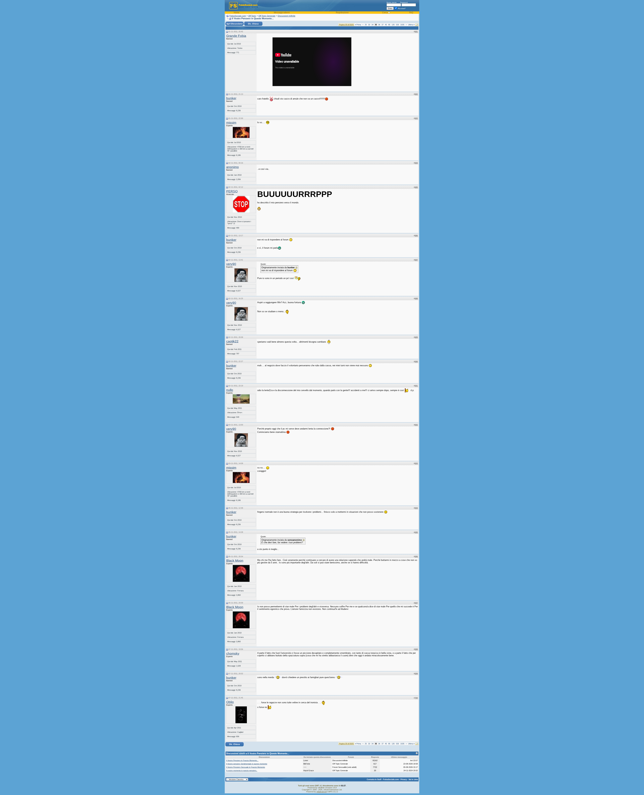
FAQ (411, 12)
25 (366, 25)
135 (393, 25)
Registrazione (342, 12)
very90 (231, 264)
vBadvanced (321, 792)
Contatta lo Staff (374, 779)
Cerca (385, 12)
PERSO (232, 191)
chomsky (232, 653)
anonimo (232, 167)
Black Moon (234, 560)
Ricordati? (401, 8)
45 (386, 25)
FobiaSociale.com (237, 16)
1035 (402, 25)
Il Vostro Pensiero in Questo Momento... (242, 760)
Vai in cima (413, 779)
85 (389, 25)
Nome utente (392, 2)
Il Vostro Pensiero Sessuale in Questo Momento (245, 767)
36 (379, 25)
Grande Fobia (236, 36)
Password (404, 2)
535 (397, 25)
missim (231, 122)
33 (369, 25)
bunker (231, 98)
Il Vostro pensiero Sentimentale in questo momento (246, 764)
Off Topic (252, 16)
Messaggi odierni (282, 12)
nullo (229, 390)
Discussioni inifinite (286, 16)
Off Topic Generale (266, 16)
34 (372, 25)
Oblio (230, 702)
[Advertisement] (392, 58)
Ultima (411, 25)
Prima (358, 25)
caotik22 (232, 341)
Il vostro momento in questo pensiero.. (241, 771)
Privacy (403, 779)
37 (383, 25)
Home (236, 12)
